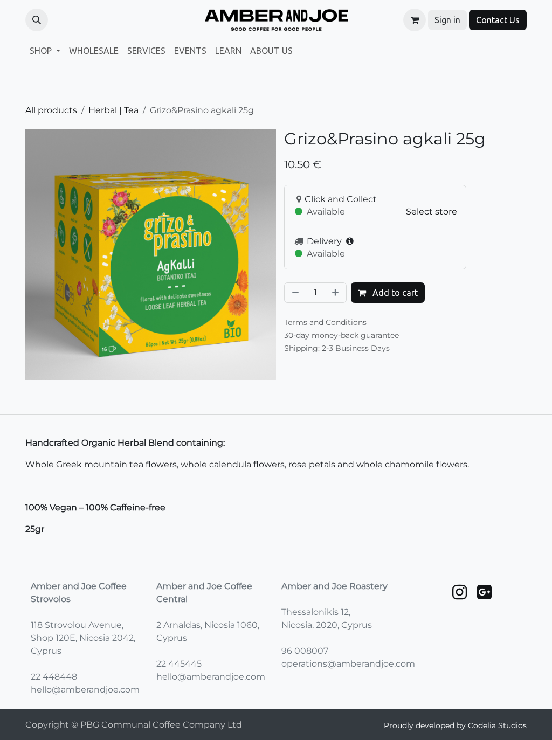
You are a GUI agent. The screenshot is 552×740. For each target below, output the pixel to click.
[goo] (484, 592)
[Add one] (336, 292)
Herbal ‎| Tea (113, 110)
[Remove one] (294, 292)
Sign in (447, 20)
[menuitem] (45, 50)
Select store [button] (431, 211)
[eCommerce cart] (414, 20)
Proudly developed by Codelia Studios (455, 725)
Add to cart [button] (394, 293)
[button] (36, 20)
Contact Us (498, 20)
